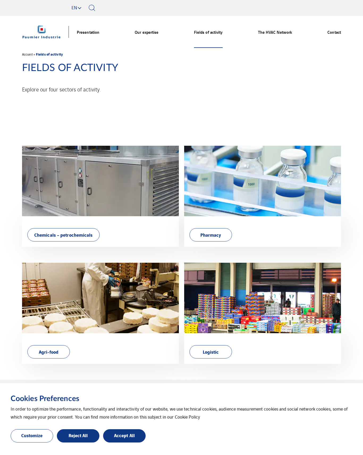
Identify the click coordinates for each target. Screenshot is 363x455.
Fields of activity (208, 32)
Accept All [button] (124, 435)
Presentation (88, 32)
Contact (334, 32)
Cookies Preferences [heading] (45, 398)
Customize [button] (32, 435)
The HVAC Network (275, 32)
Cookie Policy (187, 417)
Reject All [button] (78, 435)
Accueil (27, 54)
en (74, 7)
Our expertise (146, 32)
